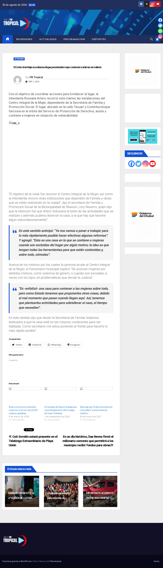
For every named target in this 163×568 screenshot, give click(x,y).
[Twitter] (160, 25)
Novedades (24, 39)
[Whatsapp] (160, 31)
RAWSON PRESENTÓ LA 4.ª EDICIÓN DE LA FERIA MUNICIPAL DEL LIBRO (21, 497)
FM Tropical (36, 77)
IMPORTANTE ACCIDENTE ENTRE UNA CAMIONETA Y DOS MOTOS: (100, 497)
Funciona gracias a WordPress (17, 561)
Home (156, 561)
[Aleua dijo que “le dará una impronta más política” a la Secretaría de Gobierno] (96, 396)
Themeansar (55, 561)
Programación (74, 39)
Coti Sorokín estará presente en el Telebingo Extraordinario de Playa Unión (33, 441)
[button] (151, 39)
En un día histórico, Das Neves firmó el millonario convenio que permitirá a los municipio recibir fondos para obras (88, 441)
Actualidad (48, 39)
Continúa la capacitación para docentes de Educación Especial (59, 497)
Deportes (99, 39)
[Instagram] (160, 36)
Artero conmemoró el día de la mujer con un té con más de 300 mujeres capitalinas (23, 410)
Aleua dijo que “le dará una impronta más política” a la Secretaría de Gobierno (96, 410)
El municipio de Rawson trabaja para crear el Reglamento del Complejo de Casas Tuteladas (60, 410)
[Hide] (161, 42)
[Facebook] (160, 20)
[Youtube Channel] (152, 164)
